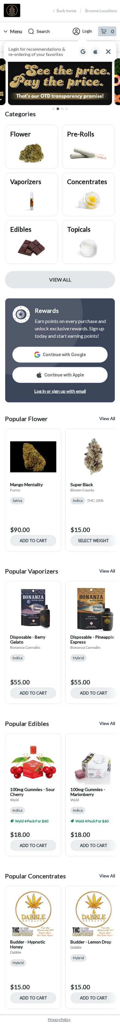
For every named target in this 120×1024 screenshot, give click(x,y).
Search (43, 31)
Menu (16, 31)
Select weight (93, 540)
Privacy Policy (59, 1019)
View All (60, 279)
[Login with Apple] (95, 52)
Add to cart (33, 540)
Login (87, 31)
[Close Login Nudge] (108, 52)
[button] (60, 51)
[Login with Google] (83, 52)
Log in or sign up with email (60, 391)
